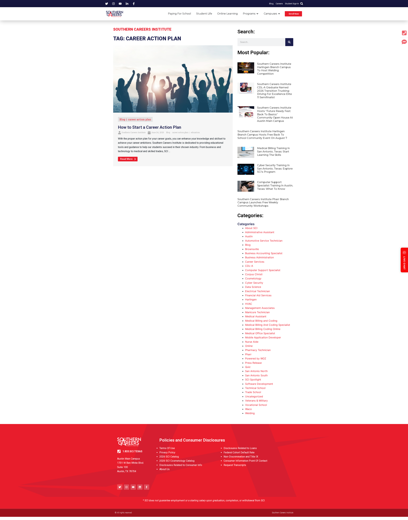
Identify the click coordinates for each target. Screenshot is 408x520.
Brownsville (252, 249)
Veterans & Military (256, 400)
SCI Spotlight (253, 379)
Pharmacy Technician (258, 350)
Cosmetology (253, 278)
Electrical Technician (257, 291)
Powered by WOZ (255, 358)
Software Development (259, 383)
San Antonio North (256, 371)
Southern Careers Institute (134, 132)
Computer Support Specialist (262, 270)
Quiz (248, 367)
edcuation (195, 132)
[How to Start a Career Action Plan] (173, 78)
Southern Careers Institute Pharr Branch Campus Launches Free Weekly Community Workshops (263, 202)
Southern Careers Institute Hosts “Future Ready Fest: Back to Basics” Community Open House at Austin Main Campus (275, 114)
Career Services (254, 261)
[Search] (289, 42)
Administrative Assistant (259, 232)
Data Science (253, 286)
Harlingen (251, 299)
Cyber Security (254, 282)
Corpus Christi (253, 274)
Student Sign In (292, 3)
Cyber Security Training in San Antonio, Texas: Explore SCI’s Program (275, 168)
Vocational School (256, 404)
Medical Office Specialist (260, 333)
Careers (279, 3)
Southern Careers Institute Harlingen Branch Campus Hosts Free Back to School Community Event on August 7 (262, 135)
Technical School (255, 388)
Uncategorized (254, 396)
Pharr (248, 354)
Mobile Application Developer (263, 337)
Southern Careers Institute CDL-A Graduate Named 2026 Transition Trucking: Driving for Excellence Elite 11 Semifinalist (274, 91)
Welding (250, 413)
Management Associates (260, 308)
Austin (249, 236)
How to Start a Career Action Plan (149, 127)
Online (249, 345)
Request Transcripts (235, 465)
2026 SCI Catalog (169, 456)
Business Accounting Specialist (263, 253)
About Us (164, 469)
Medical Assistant (255, 316)
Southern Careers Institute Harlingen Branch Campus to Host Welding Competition (274, 68)
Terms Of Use (167, 448)
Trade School (253, 392)
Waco (248, 409)
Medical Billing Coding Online (262, 329)
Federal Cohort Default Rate (239, 452)
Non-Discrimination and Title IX (241, 456)
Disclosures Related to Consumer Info (180, 465)
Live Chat (404, 263)
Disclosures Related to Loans (240, 448)
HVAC (248, 303)
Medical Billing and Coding (261, 320)
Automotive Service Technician (263, 240)
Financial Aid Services (258, 295)
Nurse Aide (251, 341)
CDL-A (249, 265)
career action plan (139, 119)
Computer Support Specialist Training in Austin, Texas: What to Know (275, 185)
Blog (271, 3)
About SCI (251, 228)
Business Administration (259, 257)
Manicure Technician (257, 312)
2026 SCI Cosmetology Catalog (176, 460)
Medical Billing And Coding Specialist (267, 324)
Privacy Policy (167, 452)
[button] (301, 3)
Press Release (253, 362)
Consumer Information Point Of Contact (245, 460)
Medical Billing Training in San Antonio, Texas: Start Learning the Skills (273, 151)
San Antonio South (256, 375)
